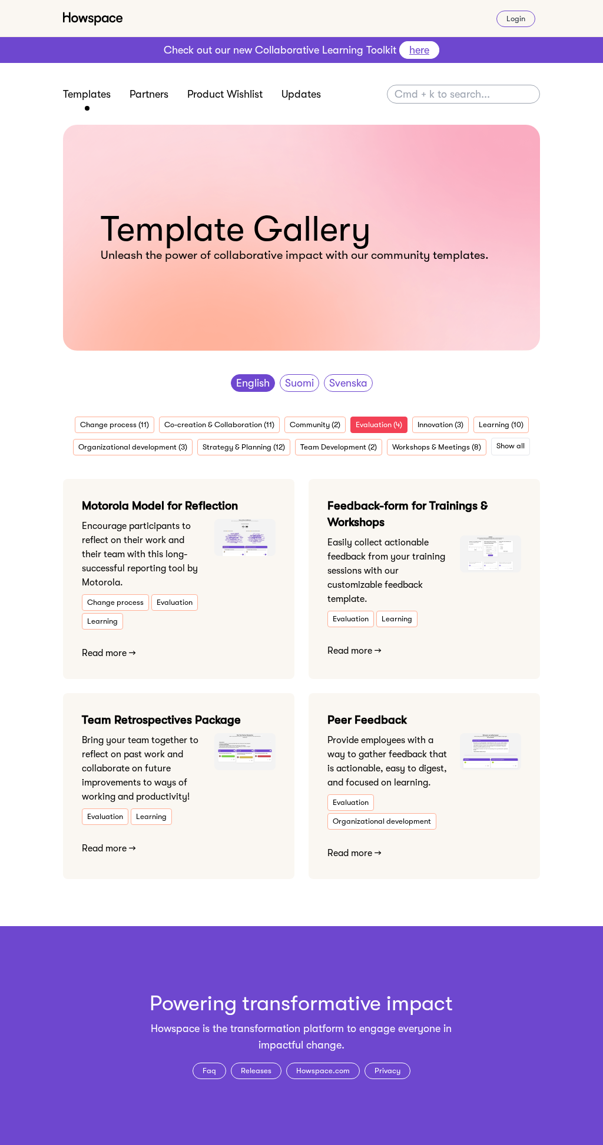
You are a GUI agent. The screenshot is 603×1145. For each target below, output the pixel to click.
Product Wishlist (225, 94)
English (253, 383)
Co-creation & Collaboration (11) (219, 424)
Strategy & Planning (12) (244, 446)
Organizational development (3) (132, 446)
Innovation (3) (440, 424)
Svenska (348, 383)
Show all (510, 445)
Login (515, 18)
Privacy (387, 1070)
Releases (256, 1070)
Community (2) (315, 424)
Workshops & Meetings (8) (436, 446)
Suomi (299, 383)
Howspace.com (323, 1070)
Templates (87, 94)
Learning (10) (501, 424)
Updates (301, 94)
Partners (149, 94)
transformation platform (287, 1028)
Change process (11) (114, 424)
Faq (209, 1070)
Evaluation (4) (379, 424)
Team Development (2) (338, 446)
